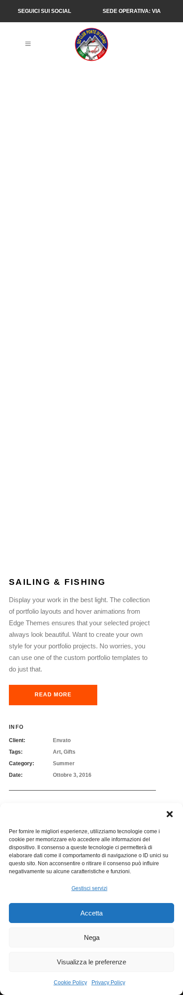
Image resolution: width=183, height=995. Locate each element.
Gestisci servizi (89, 888)
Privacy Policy (108, 982)
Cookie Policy (70, 982)
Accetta (91, 913)
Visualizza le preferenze (91, 962)
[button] (169, 814)
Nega (91, 937)
